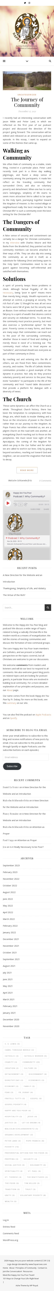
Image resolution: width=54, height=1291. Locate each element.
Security (30, 1159)
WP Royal (34, 1285)
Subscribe (35, 509)
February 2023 (10, 872)
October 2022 (10, 885)
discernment (38, 1074)
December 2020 (11, 1019)
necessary (8, 292)
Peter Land (13, 1141)
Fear (9, 1092)
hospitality (13, 1116)
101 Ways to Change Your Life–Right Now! (21, 1278)
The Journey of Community (27, 102)
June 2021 (8, 979)
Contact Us (42, 1268)
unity (10, 1195)
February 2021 (10, 1006)
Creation (12, 1068)
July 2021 (7, 972)
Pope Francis (35, 1141)
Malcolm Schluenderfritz (20, 480)
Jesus (32, 1116)
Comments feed (11, 1233)
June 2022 (8, 898)
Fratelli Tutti (15, 1098)
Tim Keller (32, 1183)
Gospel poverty (15, 1104)
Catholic (12, 1056)
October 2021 (10, 952)
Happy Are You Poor (18, 1110)
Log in (6, 1219)
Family (29, 1086)
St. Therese (13, 1177)
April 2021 (8, 992)
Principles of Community (26, 1268)
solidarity (38, 1165)
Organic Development (19, 1135)
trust (30, 1189)
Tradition (12, 1189)
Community (31, 1062)
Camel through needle (19, 1050)
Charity (11, 1062)
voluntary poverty (33, 1195)
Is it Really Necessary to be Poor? (27, 846)
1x (20, 505)
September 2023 (11, 865)
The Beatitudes (37, 1177)
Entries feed (9, 1226)
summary (11, 702)
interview (14, 242)
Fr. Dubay (26, 1092)
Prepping (11, 1159)
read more (27, 470)
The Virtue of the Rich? (14, 595)
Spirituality (14, 1171)
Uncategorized (27, 94)
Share (46, 509)
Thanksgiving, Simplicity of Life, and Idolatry (24, 588)
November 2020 (11, 1026)
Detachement (14, 1074)
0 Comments (45, 480)
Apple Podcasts (43, 714)
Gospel (36, 1098)
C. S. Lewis (12, 1044)
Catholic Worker (35, 1056)
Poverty (12, 1147)
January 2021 (9, 1012)
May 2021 (8, 985)
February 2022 (10, 925)
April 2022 (8, 912)
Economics (36, 1080)
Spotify (13, 718)
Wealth (11, 1201)
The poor (12, 1183)
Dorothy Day (14, 1080)
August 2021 (9, 965)
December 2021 (11, 939)
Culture (30, 1068)
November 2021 (11, 945)
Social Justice (15, 1165)
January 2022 (9, 932)
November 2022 (11, 878)
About (10, 690)
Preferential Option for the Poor (26, 1153)
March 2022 (9, 919)
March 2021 (9, 999)
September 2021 (11, 959)
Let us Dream (31, 1123)
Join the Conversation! (12, 1271)
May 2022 (8, 905)
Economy (12, 1086)
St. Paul (34, 1171)
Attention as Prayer (27, 840)
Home (5, 1268)
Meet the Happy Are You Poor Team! (18, 1275)
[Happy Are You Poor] (27, 31)
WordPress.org (10, 1240)
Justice (11, 1123)
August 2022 (9, 892)
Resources (28, 1271)
